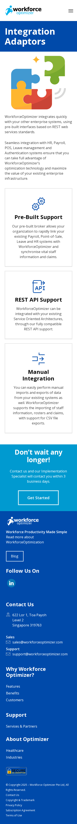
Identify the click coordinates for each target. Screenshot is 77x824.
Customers (15, 700)
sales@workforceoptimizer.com (37, 642)
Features (13, 686)
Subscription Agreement (20, 810)
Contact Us (12, 795)
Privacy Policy (14, 805)
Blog (14, 556)
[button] (70, 10)
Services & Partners (21, 726)
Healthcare (15, 750)
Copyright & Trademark (20, 800)
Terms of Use (14, 815)
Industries (14, 757)
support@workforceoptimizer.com (40, 654)
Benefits (12, 693)
